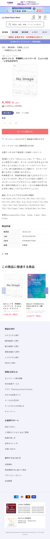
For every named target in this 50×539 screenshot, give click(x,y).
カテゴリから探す (12, 335)
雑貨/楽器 (25, 32)
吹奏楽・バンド (23, 47)
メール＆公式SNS (12, 400)
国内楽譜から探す (12, 341)
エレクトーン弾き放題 (13, 378)
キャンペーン (10, 411)
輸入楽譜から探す (12, 346)
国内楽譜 (5, 32)
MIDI (45, 32)
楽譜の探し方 (10, 438)
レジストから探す (12, 357)
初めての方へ (10, 427)
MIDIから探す (10, 363)
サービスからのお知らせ (14, 406)
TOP (3, 47)
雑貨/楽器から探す (12, 352)
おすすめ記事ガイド (13, 395)
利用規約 (8, 464)
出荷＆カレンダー (12, 443)
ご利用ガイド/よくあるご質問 (17, 432)
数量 (4, 118)
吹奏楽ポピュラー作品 (13, 50)
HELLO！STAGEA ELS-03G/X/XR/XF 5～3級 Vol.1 (35, 306)
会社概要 (8, 481)
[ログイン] (33, 17)
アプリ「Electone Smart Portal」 (19, 389)
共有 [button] (6, 254)
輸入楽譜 (15, 32)
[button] (45, 17)
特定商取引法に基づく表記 (15, 470)
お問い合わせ (10, 449)
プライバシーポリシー (14, 475)
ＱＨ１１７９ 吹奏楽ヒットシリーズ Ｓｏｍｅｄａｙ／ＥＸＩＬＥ (12, 306)
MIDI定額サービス (12, 384)
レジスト (35, 32)
